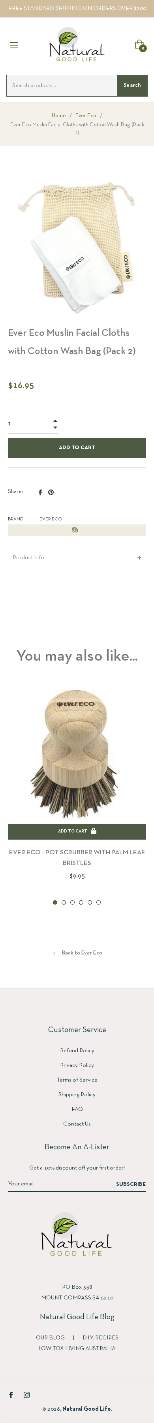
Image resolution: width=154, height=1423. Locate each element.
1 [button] (55, 902)
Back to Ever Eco (81, 953)
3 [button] (72, 902)
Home (59, 115)
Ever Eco (85, 115)
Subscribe (131, 1184)
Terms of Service (77, 1080)
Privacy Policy (77, 1065)
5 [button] (90, 902)
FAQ (77, 1109)
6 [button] (98, 902)
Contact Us (77, 1124)
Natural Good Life (86, 1409)
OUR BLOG (51, 1338)
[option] (77, 796)
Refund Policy (77, 1050)
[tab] (77, 558)
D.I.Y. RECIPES (100, 1338)
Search (132, 85)
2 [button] (64, 902)
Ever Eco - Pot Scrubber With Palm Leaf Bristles (77, 858)
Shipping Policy (77, 1094)
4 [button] (81, 902)
